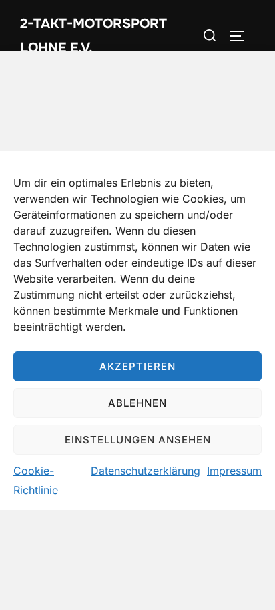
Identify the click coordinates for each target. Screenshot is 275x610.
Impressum (234, 470)
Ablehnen (137, 403)
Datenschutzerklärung (145, 470)
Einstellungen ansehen (138, 439)
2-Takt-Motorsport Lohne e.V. (93, 35)
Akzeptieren (137, 366)
